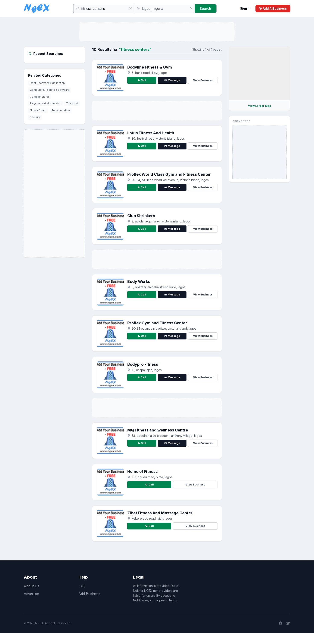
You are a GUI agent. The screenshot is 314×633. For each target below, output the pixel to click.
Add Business (89, 594)
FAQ (81, 586)
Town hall (72, 103)
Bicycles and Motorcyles (45, 103)
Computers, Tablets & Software (49, 89)
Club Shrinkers (141, 215)
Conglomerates (40, 96)
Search (205, 8)
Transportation (60, 110)
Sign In (245, 8)
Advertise (31, 594)
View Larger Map (259, 105)
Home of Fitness (142, 471)
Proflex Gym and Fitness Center (157, 323)
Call (143, 80)
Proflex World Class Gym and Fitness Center (169, 174)
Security (35, 117)
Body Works (138, 281)
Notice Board (38, 110)
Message (174, 80)
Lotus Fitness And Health (150, 133)
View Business (203, 80)
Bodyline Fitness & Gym (149, 67)
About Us (31, 586)
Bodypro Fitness (142, 364)
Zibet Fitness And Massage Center (159, 513)
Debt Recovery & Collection (47, 83)
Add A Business (274, 8)
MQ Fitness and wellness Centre (157, 430)
